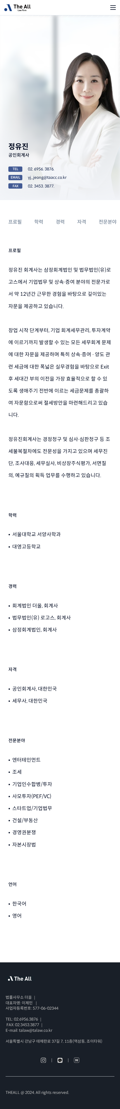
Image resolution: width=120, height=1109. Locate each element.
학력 (38, 222)
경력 (60, 222)
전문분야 (108, 222)
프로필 (15, 222)
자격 (81, 222)
